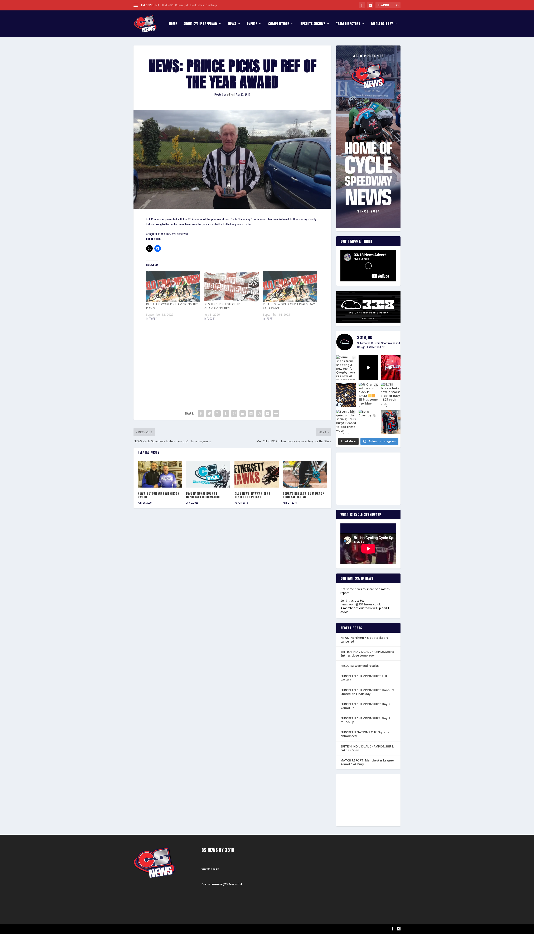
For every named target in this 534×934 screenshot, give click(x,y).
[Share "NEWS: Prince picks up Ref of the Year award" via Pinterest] (234, 413)
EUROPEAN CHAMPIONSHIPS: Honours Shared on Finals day (367, 692)
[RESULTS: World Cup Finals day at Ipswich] (290, 286)
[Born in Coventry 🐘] (368, 422)
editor (230, 94)
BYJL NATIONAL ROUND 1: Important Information (203, 495)
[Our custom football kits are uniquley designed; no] (368, 367)
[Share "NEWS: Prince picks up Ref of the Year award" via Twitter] (209, 413)
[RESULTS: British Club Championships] (231, 286)
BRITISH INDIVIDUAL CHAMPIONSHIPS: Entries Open (367, 748)
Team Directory (348, 24)
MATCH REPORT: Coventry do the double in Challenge (186, 5)
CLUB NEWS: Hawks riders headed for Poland (252, 495)
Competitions (279, 24)
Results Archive (312, 24)
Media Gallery (382, 24)
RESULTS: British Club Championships (222, 306)
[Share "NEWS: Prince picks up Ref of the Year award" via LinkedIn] (242, 413)
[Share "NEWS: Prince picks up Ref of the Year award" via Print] (276, 413)
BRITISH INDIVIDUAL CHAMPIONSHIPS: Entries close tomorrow (367, 653)
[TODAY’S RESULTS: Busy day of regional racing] (305, 474)
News (232, 24)
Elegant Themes (154, 929)
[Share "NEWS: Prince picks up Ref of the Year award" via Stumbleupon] (259, 413)
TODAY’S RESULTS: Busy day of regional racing (303, 495)
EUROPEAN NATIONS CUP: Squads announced (364, 734)
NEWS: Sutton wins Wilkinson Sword (158, 495)
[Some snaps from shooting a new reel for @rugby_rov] (346, 367)
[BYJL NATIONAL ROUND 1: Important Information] (208, 474)
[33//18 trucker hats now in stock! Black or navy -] (390, 395)
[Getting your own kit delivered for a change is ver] (390, 422)
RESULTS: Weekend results (359, 666)
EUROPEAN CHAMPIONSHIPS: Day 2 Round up (365, 706)
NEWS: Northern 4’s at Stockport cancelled (364, 639)
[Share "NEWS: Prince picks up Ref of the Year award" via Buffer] (251, 413)
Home (173, 24)
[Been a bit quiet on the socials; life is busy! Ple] (346, 422)
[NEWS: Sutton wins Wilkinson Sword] (160, 474)
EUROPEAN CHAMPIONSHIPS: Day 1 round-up (365, 720)
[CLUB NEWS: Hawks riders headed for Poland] (256, 474)
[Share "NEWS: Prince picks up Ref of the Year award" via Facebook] (201, 413)
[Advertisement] (232, 356)
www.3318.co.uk (210, 869)
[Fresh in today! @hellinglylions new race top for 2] (390, 367)
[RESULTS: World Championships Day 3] (173, 286)
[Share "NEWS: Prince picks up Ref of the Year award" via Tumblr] (226, 413)
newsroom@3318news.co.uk (360, 604)
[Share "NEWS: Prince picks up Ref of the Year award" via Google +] (217, 413)
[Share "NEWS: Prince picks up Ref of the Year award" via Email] (267, 413)
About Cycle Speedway (200, 24)
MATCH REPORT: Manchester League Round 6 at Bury (367, 762)
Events (252, 24)
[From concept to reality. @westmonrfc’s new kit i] (346, 395)
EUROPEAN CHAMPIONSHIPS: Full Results (363, 678)
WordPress (181, 929)
